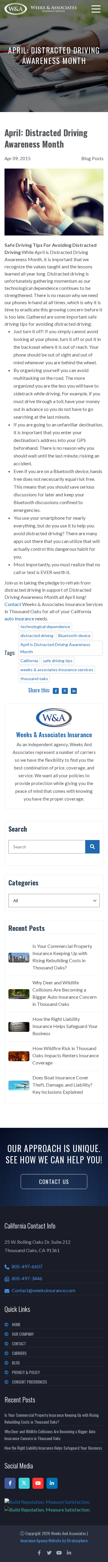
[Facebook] (10, 1483)
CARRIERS (19, 1353)
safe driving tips (58, 660)
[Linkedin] (52, 1483)
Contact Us (54, 1181)
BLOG (16, 1363)
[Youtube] (38, 1483)
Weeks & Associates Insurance (54, 734)
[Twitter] (24, 1483)
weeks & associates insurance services (56, 669)
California (29, 660)
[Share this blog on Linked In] (74, 691)
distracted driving (36, 635)
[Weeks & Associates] (40, 9)
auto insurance (19, 618)
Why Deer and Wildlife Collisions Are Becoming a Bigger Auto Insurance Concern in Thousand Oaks (64, 993)
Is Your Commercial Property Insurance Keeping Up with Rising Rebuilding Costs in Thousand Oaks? (62, 956)
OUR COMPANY (23, 1334)
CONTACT (19, 1344)
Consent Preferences (29, 1382)
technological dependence (45, 626)
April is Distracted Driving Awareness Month (55, 648)
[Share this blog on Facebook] (56, 691)
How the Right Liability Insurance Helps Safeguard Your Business (65, 1026)
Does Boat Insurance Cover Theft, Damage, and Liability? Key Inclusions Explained (62, 1085)
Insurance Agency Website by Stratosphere (54, 1540)
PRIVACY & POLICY (26, 1372)
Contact (12, 604)
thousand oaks (34, 678)
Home (16, 1324)
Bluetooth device (74, 635)
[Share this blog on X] (65, 691)
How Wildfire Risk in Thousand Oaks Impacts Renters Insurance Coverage (65, 1055)
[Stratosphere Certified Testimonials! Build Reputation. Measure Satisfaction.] (54, 1505)
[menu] (96, 8)
